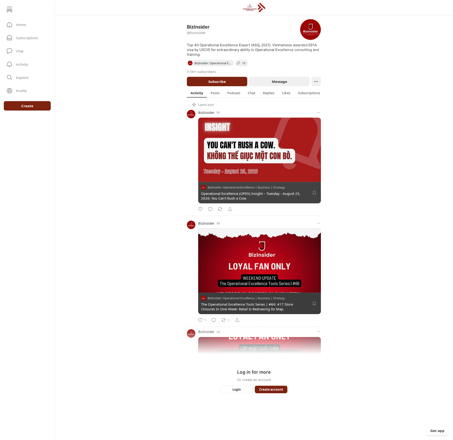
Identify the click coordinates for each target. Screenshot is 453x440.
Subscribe (217, 81)
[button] (27, 24)
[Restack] (220, 209)
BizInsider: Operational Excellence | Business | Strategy (246, 187)
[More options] (318, 112)
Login (236, 389)
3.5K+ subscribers (201, 71)
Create (27, 105)
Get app (437, 430)
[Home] (9, 9)
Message (279, 81)
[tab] (197, 93)
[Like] (200, 209)
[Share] (230, 209)
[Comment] (210, 209)
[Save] (314, 193)
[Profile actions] (316, 81)
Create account (271, 389)
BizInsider (206, 112)
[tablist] (258, 93)
